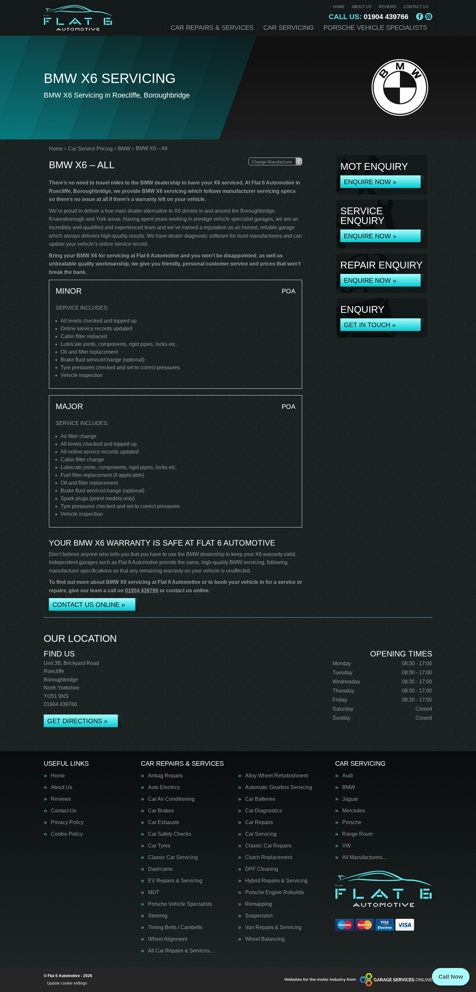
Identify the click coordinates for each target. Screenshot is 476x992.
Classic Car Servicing (173, 857)
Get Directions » (77, 721)
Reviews (387, 7)
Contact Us (415, 7)
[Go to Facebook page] (419, 16)
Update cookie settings (67, 983)
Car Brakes (161, 810)
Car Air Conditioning (171, 799)
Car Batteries (260, 799)
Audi (347, 775)
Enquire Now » (370, 181)
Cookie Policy (67, 834)
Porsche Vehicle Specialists (375, 27)
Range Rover (357, 834)
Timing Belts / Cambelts (175, 927)
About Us (361, 7)
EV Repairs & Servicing (175, 880)
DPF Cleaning (261, 869)
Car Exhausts (163, 822)
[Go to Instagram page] (428, 16)
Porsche (351, 822)
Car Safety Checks (169, 834)
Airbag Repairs (165, 775)
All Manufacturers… (365, 857)
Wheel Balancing (265, 939)
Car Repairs (259, 822)
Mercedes (353, 810)
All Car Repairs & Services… (181, 950)
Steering (157, 915)
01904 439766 (368, 16)
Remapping (258, 904)
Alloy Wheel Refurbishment (276, 775)
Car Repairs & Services (212, 27)
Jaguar (350, 799)
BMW (348, 787)
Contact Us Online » (88, 604)
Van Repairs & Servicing (273, 927)
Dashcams (160, 869)
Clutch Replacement (268, 857)
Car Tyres (159, 845)
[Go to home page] (78, 18)
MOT (153, 892)
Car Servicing (288, 27)
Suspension (259, 915)
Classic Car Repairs (268, 845)
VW (346, 845)
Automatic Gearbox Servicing (278, 787)
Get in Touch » (370, 324)
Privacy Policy (67, 822)
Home (339, 7)
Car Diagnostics (263, 810)
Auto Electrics (164, 787)
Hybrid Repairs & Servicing (276, 880)
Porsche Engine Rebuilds (274, 892)
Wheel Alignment (167, 939)
